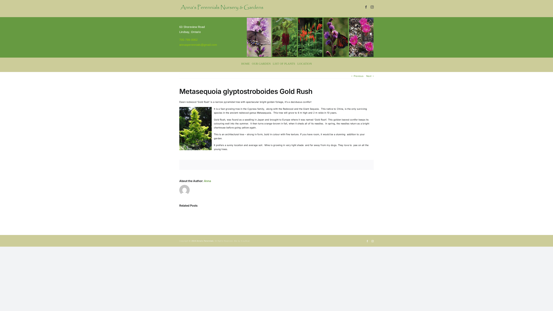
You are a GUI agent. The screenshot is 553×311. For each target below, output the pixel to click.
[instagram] (372, 7)
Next (368, 76)
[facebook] (366, 7)
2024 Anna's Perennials (202, 241)
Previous (358, 76)
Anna (207, 181)
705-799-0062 (188, 39)
